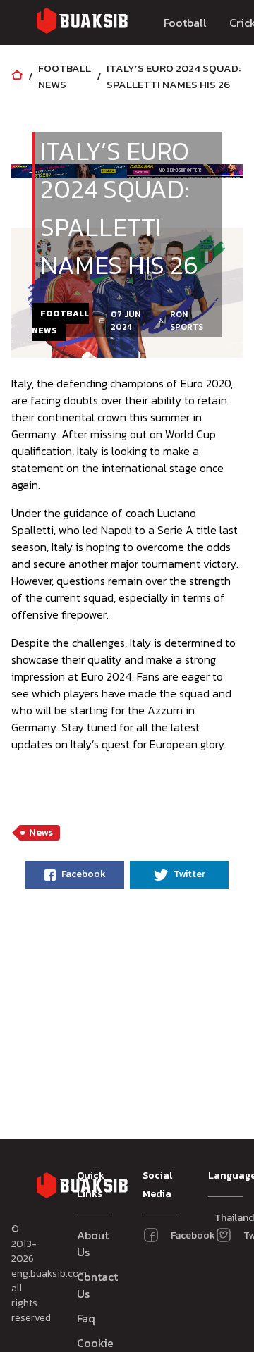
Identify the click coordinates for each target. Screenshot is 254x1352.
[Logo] (81, 23)
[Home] (17, 76)
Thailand (219, 1217)
